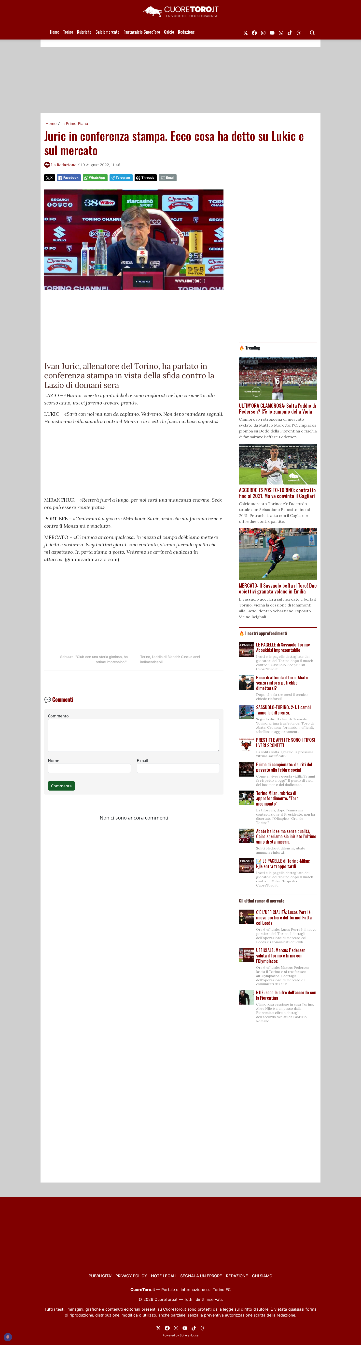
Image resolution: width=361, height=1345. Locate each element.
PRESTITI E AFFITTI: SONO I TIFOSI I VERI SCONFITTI (285, 742)
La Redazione (63, 164)
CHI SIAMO (262, 1275)
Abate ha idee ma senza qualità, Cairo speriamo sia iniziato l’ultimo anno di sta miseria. (286, 836)
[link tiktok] (289, 32)
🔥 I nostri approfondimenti (263, 633)
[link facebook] (254, 32)
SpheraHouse (189, 1335)
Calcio (169, 32)
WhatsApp (97, 177)
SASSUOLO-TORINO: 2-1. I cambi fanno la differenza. (283, 710)
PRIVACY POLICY (131, 1275)
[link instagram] (263, 32)
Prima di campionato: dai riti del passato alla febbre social (284, 767)
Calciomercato (108, 32)
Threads (147, 177)
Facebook (70, 177)
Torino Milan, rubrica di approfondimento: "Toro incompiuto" (277, 798)
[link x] (245, 32)
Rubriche (84, 32)
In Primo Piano (74, 123)
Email (170, 177)
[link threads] (298, 32)
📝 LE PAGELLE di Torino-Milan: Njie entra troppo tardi (283, 863)
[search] (312, 32)
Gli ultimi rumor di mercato (261, 900)
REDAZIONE (237, 1275)
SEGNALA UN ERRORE (201, 1275)
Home (54, 32)
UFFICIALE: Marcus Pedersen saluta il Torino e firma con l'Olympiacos (280, 955)
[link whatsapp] (281, 32)
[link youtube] (272, 32)
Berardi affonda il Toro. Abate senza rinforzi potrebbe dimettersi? (282, 682)
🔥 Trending (249, 347)
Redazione (186, 32)
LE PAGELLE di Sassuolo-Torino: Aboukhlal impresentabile (283, 647)
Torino (68, 32)
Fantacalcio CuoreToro (142, 32)
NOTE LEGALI (163, 1275)
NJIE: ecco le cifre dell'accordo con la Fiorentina (286, 995)
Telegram (123, 177)
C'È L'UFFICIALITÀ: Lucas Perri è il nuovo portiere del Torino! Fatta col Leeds (284, 917)
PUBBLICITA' (100, 1275)
